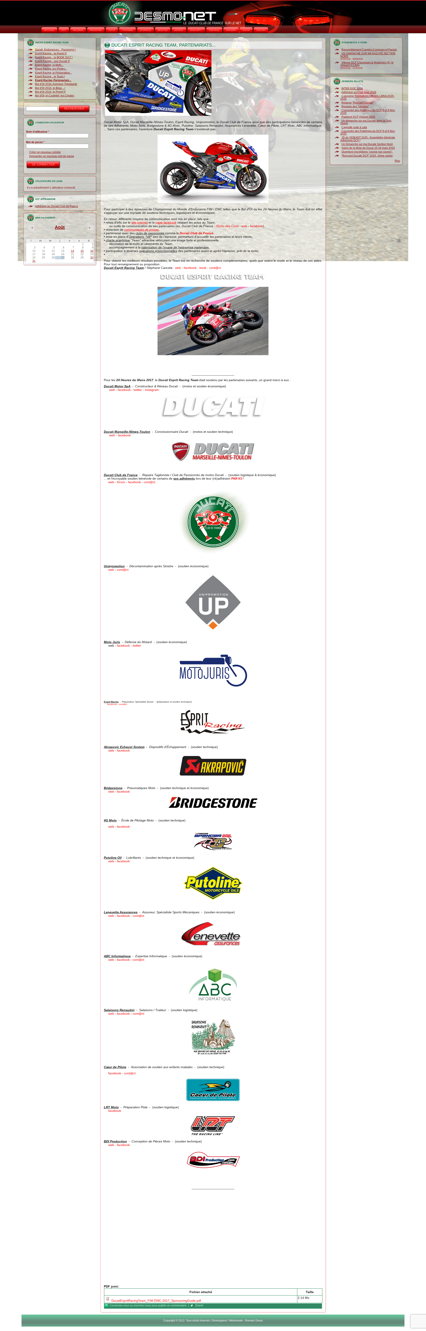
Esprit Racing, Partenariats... (53, 80)
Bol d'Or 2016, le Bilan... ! (50, 88)
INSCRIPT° (196, 30)
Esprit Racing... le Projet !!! (51, 53)
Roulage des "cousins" (355, 106)
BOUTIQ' (163, 30)
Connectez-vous (119, 1305)
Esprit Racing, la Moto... (49, 65)
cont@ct (215, 268)
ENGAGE (214, 30)
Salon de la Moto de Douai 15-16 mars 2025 (368, 148)
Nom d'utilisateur (37, 131)
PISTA (111, 30)
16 (91, 250)
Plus (397, 160)
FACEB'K (231, 30)
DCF (63, 30)
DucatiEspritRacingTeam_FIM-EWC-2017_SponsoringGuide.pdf (156, 1300)
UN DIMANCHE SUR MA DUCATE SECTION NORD (367, 55)
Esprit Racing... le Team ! (50, 76)
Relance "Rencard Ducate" (357, 102)
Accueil (49, 30)
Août (60, 227)
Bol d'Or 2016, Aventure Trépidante (56, 84)
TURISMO (127, 30)
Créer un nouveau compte (45, 152)
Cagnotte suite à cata (354, 127)
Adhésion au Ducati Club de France (56, 206)
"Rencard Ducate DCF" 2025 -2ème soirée (367, 155)
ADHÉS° (178, 30)
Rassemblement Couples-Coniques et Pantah (369, 49)
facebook (256, 226)
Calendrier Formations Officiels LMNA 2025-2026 (367, 97)
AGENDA (78, 30)
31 (34, 260)
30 (91, 257)
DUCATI (260, 30)
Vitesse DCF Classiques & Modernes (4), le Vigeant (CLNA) (367, 64)
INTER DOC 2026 (352, 88)
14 (72, 250)
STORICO (145, 30)
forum (121, 482)
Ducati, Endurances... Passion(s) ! (55, 49)
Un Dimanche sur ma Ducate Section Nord (367, 144)
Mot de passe (35, 142)
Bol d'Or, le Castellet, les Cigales (54, 95)
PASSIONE (96, 30)
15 (82, 250)
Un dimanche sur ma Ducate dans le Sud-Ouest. (366, 122)
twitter (138, 390)
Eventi (199, 1305)
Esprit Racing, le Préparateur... (53, 72)
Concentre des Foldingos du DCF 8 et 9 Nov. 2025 (367, 111)
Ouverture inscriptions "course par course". (367, 151)
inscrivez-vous (142, 1305)
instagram (152, 390)
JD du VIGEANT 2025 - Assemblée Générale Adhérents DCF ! (367, 139)
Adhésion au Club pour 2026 (358, 92)
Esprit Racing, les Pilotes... (51, 68)
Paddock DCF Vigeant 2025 (358, 116)
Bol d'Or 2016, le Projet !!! (50, 91)
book (202, 268)
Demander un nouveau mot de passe (51, 156)
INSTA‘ (246, 30)
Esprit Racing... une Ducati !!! (52, 61)
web (244, 226)
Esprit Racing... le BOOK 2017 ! (54, 57)
